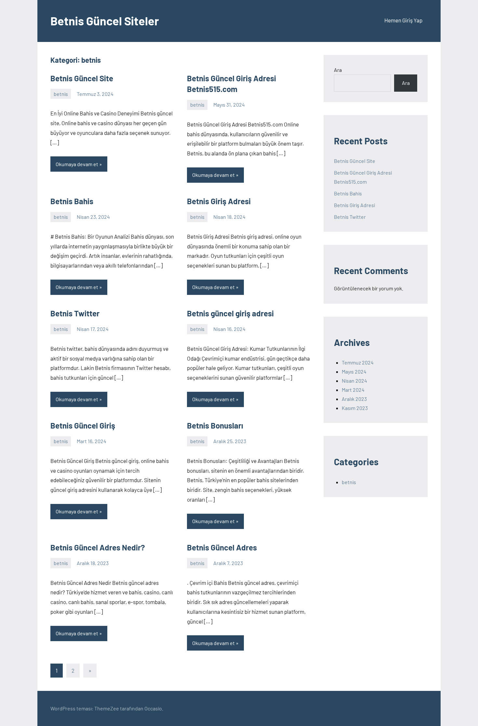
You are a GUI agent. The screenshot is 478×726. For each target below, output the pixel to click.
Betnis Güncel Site (81, 78)
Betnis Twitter (75, 313)
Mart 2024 (353, 390)
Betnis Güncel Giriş (82, 425)
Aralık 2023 (354, 399)
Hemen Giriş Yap (403, 20)
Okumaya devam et (77, 164)
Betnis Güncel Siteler (104, 21)
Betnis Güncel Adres (222, 547)
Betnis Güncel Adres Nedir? (97, 547)
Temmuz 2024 (358, 362)
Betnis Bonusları (215, 425)
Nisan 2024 (354, 380)
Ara (338, 70)
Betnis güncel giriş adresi (230, 313)
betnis (61, 94)
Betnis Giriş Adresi (219, 201)
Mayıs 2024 (354, 371)
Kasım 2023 (355, 408)
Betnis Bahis (71, 201)
